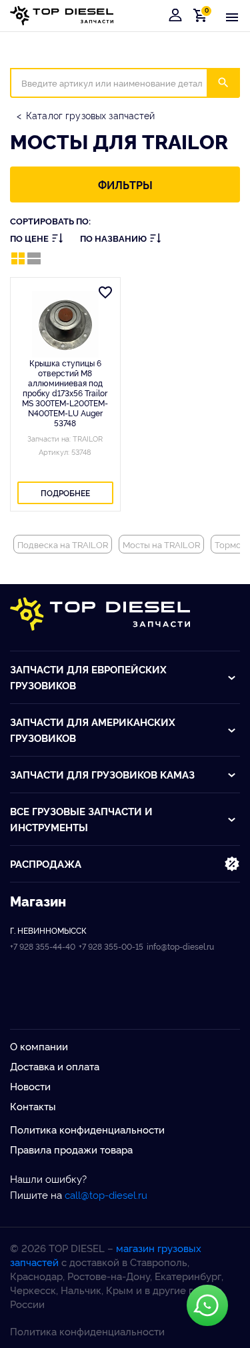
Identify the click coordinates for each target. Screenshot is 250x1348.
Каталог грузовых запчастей (90, 115)
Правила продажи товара (71, 1149)
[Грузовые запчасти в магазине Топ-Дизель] (100, 614)
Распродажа (45, 863)
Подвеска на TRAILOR (62, 544)
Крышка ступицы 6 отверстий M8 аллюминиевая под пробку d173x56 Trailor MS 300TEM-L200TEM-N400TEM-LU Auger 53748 (65, 393)
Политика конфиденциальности (87, 1129)
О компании (39, 1046)
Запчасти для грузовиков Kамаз (102, 774)
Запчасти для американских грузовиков (92, 730)
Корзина (202, 15)
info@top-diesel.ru (180, 946)
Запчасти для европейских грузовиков (88, 677)
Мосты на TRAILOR (161, 544)
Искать (231, 82)
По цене (29, 238)
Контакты (33, 1106)
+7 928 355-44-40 (42, 946)
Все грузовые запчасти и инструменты (81, 819)
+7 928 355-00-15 (111, 946)
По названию (113, 238)
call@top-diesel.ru (106, 1194)
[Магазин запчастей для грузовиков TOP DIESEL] (61, 15)
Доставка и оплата (54, 1066)
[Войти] (175, 15)
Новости (30, 1086)
